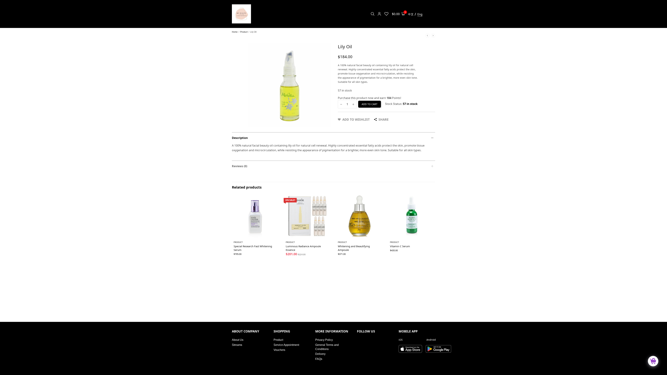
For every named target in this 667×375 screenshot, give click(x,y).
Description (240, 138)
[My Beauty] (241, 13)
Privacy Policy (324, 339)
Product (244, 32)
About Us (237, 339)
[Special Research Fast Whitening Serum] (255, 216)
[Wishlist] (386, 14)
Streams (237, 344)
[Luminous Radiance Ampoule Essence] (307, 216)
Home (235, 32)
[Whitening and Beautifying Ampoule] (359, 216)
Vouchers (279, 349)
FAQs (318, 358)
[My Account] (379, 14)
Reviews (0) (239, 166)
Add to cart (369, 104)
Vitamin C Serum (400, 246)
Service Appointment (286, 344)
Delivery (320, 353)
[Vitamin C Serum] (411, 216)
